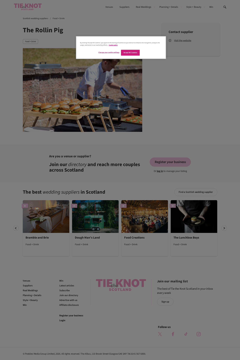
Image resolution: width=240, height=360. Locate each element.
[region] (121, 47)
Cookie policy (113, 45)
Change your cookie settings (108, 52)
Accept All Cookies (130, 52)
